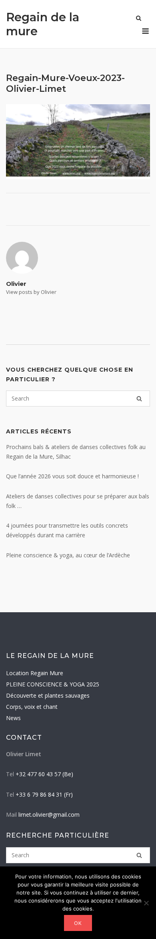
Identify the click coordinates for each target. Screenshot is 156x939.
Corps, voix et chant (32, 706)
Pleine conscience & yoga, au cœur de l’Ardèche (68, 555)
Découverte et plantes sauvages (48, 695)
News (13, 718)
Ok (78, 923)
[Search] (139, 399)
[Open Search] (138, 18)
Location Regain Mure (34, 673)
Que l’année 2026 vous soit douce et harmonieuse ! (72, 476)
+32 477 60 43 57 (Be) (44, 774)
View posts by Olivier (31, 291)
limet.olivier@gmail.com (49, 814)
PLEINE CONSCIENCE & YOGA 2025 (52, 684)
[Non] (146, 903)
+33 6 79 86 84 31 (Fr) (44, 794)
